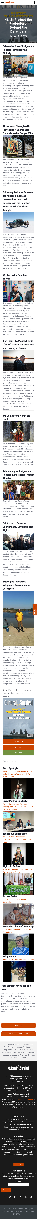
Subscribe (18, 753)
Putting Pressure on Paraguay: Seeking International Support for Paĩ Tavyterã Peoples (18, 806)
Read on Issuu (18, 741)
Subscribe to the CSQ (18, 1034)
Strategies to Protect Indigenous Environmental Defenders (16, 585)
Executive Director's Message (18, 926)
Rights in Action (11, 866)
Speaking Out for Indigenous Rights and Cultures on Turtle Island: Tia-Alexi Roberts (17, 774)
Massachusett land (25, 1099)
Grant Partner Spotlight (15, 801)
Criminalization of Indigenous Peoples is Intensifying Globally (18, 50)
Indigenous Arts (11, 956)
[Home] (9, 2)
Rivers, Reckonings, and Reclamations (18, 960)
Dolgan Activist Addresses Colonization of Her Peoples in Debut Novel (18, 839)
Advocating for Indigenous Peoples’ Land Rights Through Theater (18, 475)
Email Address (18, 1181)
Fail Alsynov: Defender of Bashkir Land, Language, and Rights (18, 527)
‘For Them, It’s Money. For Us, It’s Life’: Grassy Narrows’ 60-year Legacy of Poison (18, 345)
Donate (18, 1025)
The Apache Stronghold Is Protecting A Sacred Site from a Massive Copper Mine (18, 130)
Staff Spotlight (11, 768)
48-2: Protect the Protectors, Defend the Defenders (18, 25)
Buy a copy (18, 747)
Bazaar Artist (10, 896)
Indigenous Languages (15, 833)
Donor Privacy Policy (21, 1211)
